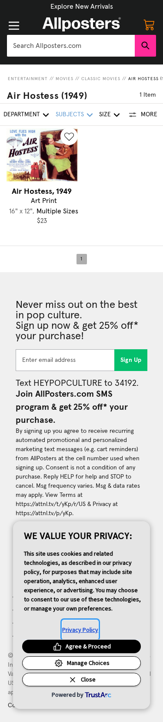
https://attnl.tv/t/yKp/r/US (51, 504)
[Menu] (14, 26)
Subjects (70, 114)
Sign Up (131, 360)
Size (105, 114)
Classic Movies (100, 79)
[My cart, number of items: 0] (149, 24)
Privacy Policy (80, 630)
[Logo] (82, 24)
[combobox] (71, 46)
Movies (64, 79)
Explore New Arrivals (81, 6)
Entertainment (28, 79)
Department (21, 114)
